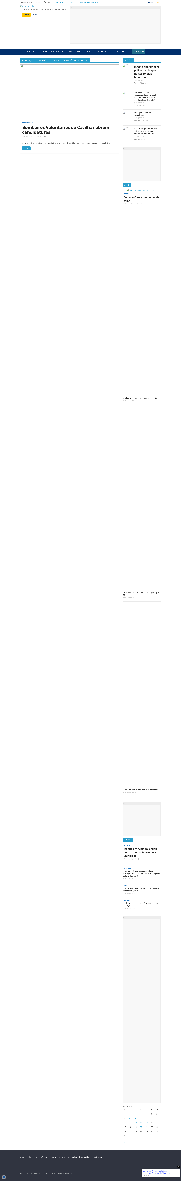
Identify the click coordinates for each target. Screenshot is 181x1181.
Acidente (127, 900)
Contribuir (138, 52)
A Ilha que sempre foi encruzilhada (142, 113)
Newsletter (66, 1157)
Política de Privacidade (81, 1157)
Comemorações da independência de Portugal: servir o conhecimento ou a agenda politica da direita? (145, 96)
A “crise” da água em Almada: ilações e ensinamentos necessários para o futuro (145, 131)
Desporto (113, 52)
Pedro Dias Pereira (141, 120)
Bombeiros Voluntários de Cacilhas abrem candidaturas (65, 129)
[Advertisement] (115, 26)
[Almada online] (22, 51)
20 (141, 1127)
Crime (78, 52)
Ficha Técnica (41, 1157)
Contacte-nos (54, 1157)
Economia (43, 52)
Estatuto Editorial (27, 1157)
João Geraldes (139, 139)
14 (147, 1122)
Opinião (124, 52)
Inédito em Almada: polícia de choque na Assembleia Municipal (78, 2)
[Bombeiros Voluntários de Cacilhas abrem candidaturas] (69, 66)
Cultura (87, 52)
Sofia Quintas (41, 136)
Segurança (27, 122)
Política (55, 52)
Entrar (34, 15)
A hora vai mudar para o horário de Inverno (141, 789)
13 (141, 1122)
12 (136, 1122)
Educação (101, 52)
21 (147, 1127)
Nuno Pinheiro (140, 105)
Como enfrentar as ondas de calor (141, 199)
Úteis (126, 184)
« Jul (124, 1142)
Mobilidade (67, 52)
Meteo (126, 193)
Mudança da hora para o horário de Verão (140, 398)
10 (125, 1122)
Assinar (26, 15)
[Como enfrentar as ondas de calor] (142, 190)
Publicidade (97, 1157)
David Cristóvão (141, 83)
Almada (30, 52)
